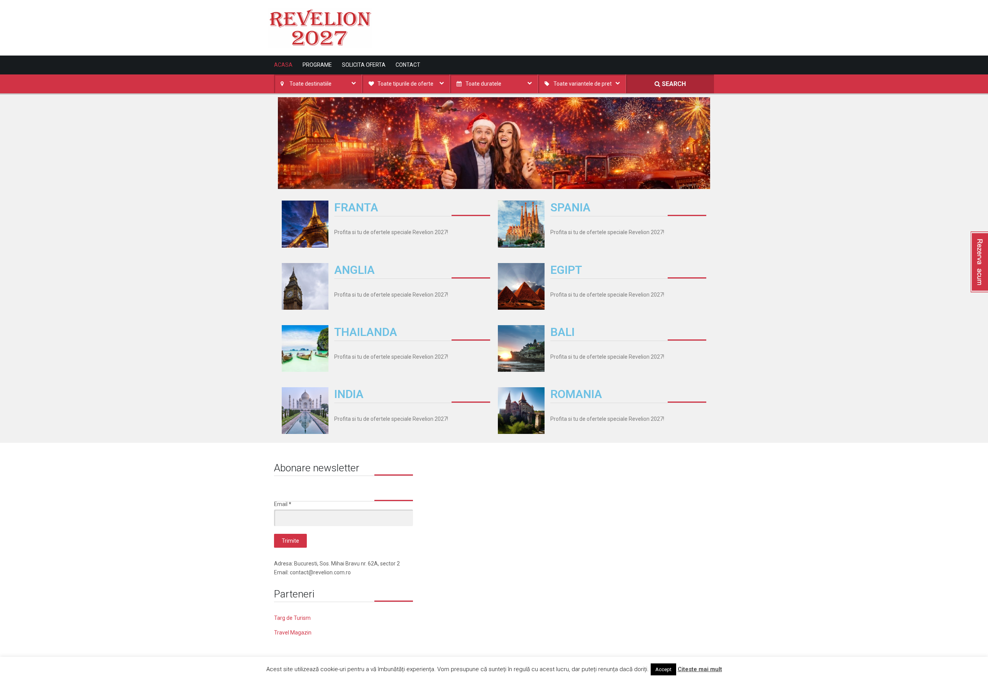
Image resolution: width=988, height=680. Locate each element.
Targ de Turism (292, 618)
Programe (317, 65)
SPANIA (570, 207)
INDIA (349, 394)
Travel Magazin (292, 632)
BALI (562, 332)
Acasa (283, 65)
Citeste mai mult (700, 669)
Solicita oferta (364, 65)
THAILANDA (365, 332)
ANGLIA (354, 270)
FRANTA (356, 207)
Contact (408, 65)
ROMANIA (576, 394)
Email (282, 504)
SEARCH (673, 84)
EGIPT (566, 270)
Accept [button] (663, 669)
